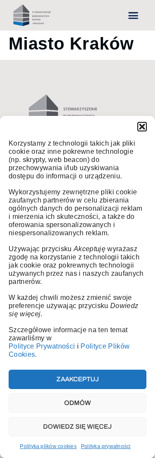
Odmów (77, 402)
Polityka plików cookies (48, 446)
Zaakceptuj (77, 379)
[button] (142, 126)
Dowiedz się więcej (77, 426)
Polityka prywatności (106, 446)
